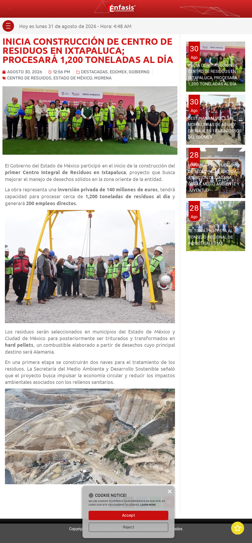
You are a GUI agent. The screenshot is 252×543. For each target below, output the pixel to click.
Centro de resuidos (29, 77)
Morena (102, 77)
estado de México (72, 77)
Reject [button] (128, 527)
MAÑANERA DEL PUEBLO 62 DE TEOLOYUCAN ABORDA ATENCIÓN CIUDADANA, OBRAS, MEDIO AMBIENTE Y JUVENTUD (213, 178)
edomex (118, 71)
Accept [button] (128, 515)
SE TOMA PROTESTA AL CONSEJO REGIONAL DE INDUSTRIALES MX (210, 237)
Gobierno (139, 71)
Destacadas (94, 71)
